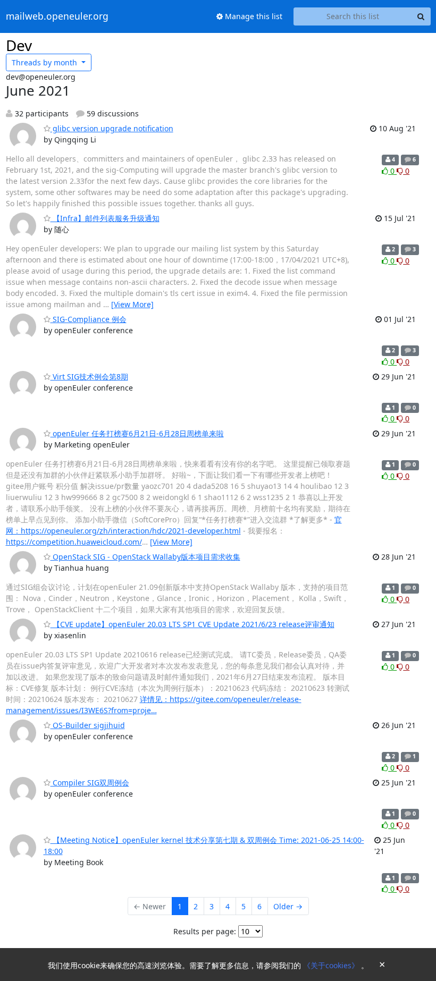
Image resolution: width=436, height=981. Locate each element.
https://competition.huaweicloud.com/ (74, 542)
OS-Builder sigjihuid (88, 725)
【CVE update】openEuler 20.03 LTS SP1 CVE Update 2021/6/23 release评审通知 (192, 624)
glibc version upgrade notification (112, 128)
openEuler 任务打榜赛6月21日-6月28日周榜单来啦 (137, 433)
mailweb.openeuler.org (57, 16)
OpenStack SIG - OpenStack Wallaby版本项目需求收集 (145, 557)
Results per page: (204, 931)
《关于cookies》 (332, 965)
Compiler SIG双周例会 (90, 782)
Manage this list (252, 16)
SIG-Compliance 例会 (89, 319)
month (45, 62)
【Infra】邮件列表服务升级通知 (105, 218)
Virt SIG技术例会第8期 (89, 376)
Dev (19, 45)
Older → (288, 906)
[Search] (421, 16)
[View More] (132, 304)
